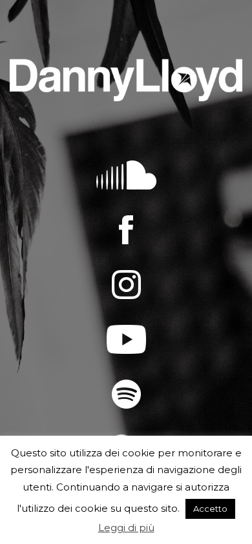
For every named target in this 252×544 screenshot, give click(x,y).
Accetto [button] (210, 508)
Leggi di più (126, 527)
